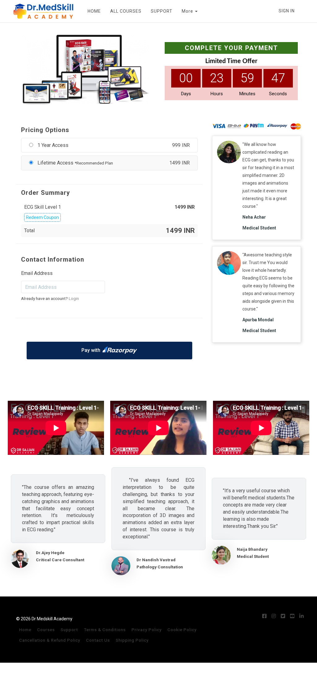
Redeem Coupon (42, 217)
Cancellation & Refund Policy (49, 640)
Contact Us (98, 640)
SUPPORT (161, 11)
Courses (46, 629)
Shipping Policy (132, 640)
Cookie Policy (182, 629)
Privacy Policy (147, 629)
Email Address (37, 273)
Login (74, 298)
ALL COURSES (125, 11)
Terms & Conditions (105, 629)
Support (69, 629)
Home (25, 629)
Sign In (287, 10)
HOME (94, 11)
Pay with (90, 350)
